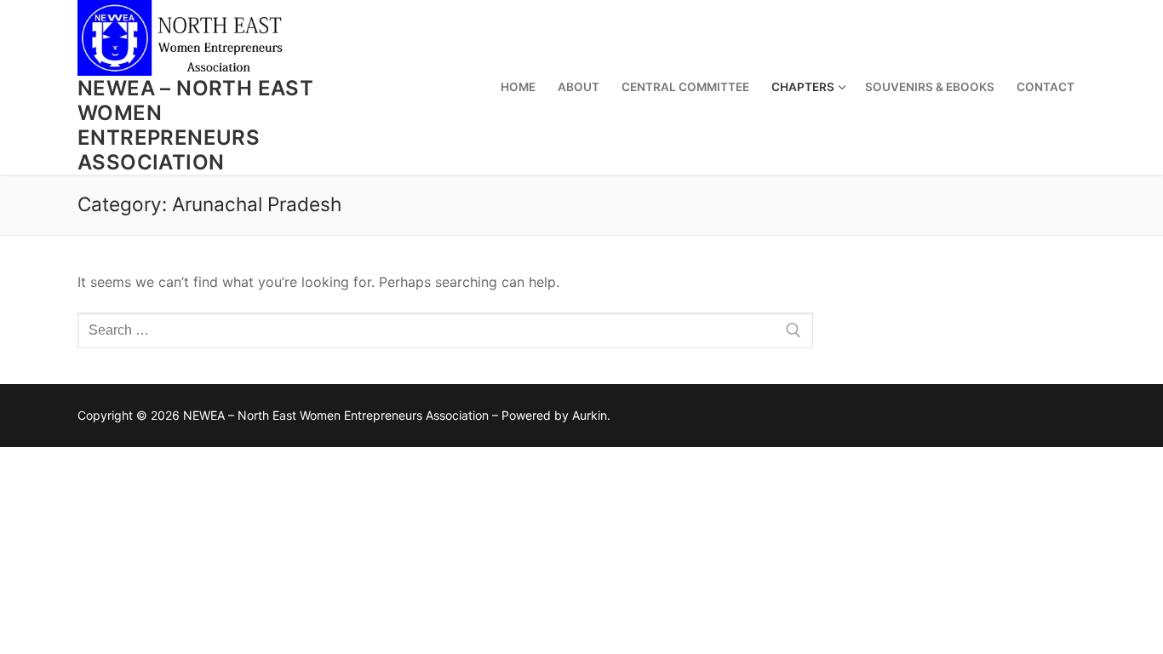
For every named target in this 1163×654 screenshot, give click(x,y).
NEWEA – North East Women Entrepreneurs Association (195, 125)
